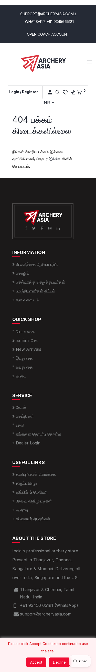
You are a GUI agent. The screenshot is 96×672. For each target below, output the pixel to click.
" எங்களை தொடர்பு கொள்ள (36, 434)
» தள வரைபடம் (25, 299)
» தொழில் (20, 273)
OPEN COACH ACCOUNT (48, 34)
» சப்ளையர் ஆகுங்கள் (31, 518)
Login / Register (23, 92)
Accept (36, 662)
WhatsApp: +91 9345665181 (49, 21)
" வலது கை (22, 367)
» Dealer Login (26, 442)
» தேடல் (19, 407)
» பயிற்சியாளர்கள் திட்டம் (33, 290)
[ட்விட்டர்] (34, 228)
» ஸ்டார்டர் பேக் (25, 340)
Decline (59, 662)
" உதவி (18, 425)
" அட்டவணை (24, 331)
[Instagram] (50, 228)
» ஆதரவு (20, 509)
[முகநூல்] (26, 228)
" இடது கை (22, 358)
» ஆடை (19, 376)
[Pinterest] (42, 228)
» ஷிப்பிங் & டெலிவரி (30, 492)
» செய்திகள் (23, 416)
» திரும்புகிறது (24, 483)
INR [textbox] (46, 102)
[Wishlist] (65, 92)
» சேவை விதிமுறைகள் (32, 500)
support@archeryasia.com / (48, 14)
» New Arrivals (26, 349)
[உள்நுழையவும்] (48, 92)
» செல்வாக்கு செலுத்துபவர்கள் (38, 282)
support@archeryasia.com (45, 614)
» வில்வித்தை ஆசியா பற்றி (35, 264)
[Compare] (73, 92)
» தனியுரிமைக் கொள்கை (34, 474)
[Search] (57, 92)
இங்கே (54, 158)
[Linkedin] (59, 228)
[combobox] (48, 102)
